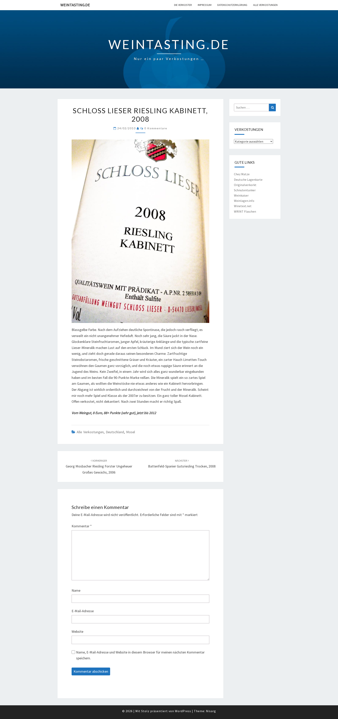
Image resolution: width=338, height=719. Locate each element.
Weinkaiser (241, 195)
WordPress (183, 711)
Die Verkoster (183, 5)
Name (76, 590)
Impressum (204, 5)
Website (77, 631)
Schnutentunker (245, 190)
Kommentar (82, 526)
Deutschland (115, 432)
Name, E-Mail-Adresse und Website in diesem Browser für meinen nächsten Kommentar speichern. (140, 655)
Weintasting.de (75, 4)
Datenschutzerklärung (232, 5)
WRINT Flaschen (245, 211)
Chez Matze (242, 174)
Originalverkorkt (245, 185)
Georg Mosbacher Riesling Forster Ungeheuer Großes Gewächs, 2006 (99, 467)
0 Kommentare (155, 128)
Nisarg (211, 711)
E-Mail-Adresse (83, 611)
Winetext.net (243, 206)
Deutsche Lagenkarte (248, 180)
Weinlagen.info (244, 201)
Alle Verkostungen (265, 5)
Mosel (130, 432)
